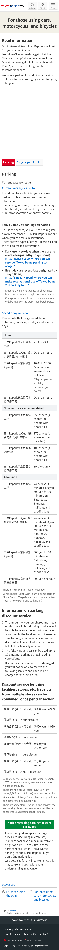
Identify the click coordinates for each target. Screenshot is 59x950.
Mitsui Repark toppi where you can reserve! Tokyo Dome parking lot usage (27, 262)
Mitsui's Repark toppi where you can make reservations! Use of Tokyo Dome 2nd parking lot (30, 281)
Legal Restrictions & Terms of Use (20, 933)
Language (32, 8)
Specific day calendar (15, 313)
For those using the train (15, 893)
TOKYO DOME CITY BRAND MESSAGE (29, 920)
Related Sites (45, 933)
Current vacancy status (16, 188)
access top (8, 884)
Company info (11, 929)
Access (42, 8)
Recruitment (26, 929)
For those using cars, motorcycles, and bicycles (45, 895)
